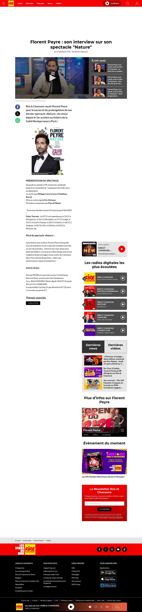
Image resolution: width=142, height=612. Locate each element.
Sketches (29, 3)
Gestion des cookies (114, 600)
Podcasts (40, 3)
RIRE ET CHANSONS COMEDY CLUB (105, 329)
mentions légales (103, 517)
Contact (35, 600)
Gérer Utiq (100, 600)
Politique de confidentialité (84, 600)
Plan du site (25, 600)
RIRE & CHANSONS (105, 277)
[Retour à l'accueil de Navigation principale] (11, 3)
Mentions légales (46, 600)
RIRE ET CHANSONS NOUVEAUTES (105, 249)
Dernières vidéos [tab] (115, 346)
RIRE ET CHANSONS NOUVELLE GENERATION (107, 290)
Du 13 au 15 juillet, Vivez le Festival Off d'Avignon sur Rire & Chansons (112, 372)
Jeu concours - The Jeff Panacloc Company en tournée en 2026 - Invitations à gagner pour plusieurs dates (113, 385)
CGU (56, 600)
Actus (50, 3)
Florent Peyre (91, 430)
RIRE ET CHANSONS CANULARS (105, 316)
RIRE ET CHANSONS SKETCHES (105, 303)
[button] (52, 78)
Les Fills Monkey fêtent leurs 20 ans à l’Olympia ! (103, 476)
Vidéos (58, 3)
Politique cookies (67, 600)
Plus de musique (117, 606)
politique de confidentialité (116, 517)
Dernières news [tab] (93, 346)
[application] (52, 78)
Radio (20, 3)
